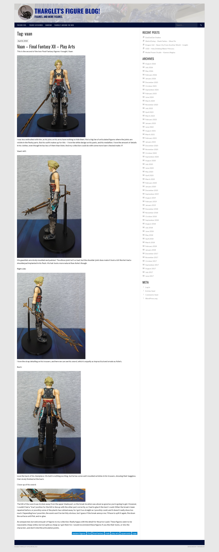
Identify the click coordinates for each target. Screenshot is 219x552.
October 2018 (151, 216)
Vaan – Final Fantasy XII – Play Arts (46, 46)
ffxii (89, 533)
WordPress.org (151, 298)
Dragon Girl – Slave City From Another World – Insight (166, 45)
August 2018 (150, 224)
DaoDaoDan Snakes (153, 37)
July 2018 (149, 228)
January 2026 (150, 78)
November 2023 (151, 105)
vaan (135, 533)
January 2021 (150, 142)
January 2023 (150, 123)
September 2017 (152, 265)
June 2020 (149, 168)
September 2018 (152, 220)
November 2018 (151, 213)
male (107, 533)
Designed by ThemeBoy (196, 546)
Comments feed (151, 295)
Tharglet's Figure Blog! (67, 10)
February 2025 (151, 93)
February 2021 (151, 138)
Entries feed (150, 291)
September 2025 (152, 90)
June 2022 (149, 127)
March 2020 (150, 179)
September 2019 (152, 194)
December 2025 (151, 82)
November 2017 (151, 257)
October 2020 (151, 153)
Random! (48, 25)
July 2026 (149, 67)
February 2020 (151, 183)
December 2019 (151, 190)
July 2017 (149, 272)
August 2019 (150, 198)
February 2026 (151, 75)
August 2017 (150, 268)
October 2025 (151, 86)
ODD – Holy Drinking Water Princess (159, 49)
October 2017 (151, 261)
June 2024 (149, 97)
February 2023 (151, 119)
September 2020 (152, 157)
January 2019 (150, 205)
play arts (115, 533)
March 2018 (150, 242)
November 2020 (151, 149)
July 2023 (149, 108)
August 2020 (150, 160)
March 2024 (150, 101)
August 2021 (150, 131)
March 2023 (150, 116)
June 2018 (149, 231)
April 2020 (149, 175)
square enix (126, 533)
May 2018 (149, 235)
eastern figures (79, 533)
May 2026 (149, 71)
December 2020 (151, 145)
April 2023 (149, 112)
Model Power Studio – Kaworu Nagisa (160, 52)
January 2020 (150, 186)
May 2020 (149, 172)
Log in (147, 287)
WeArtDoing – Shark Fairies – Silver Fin (160, 41)
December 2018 (151, 209)
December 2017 (151, 253)
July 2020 (149, 164)
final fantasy (98, 533)
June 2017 (149, 276)
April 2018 (149, 239)
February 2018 (151, 246)
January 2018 (150, 250)
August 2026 (150, 64)
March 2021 (150, 134)
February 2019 (151, 201)
